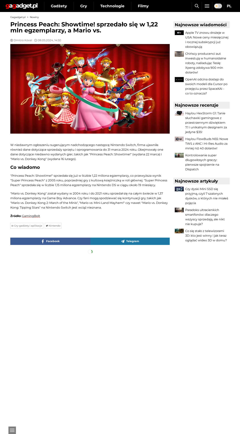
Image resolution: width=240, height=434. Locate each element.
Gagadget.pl (18, 17)
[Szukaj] (197, 6)
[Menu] (207, 6)
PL (229, 6)
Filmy (143, 6)
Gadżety (59, 6)
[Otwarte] (12, 430)
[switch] (218, 6)
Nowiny (34, 17)
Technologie (112, 6)
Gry (83, 6)
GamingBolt (31, 216)
